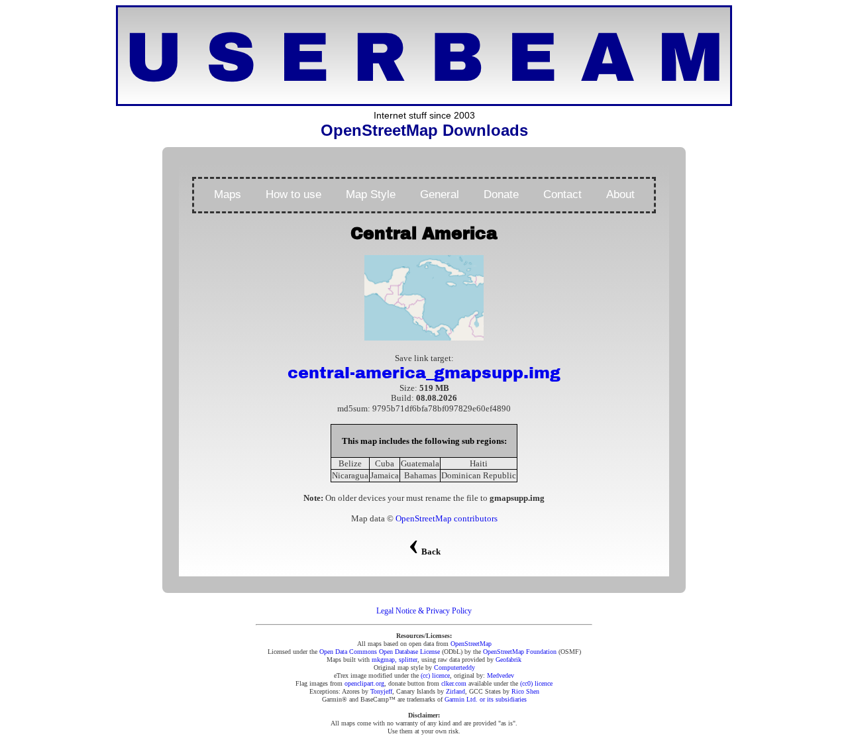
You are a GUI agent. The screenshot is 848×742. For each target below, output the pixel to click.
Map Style (371, 194)
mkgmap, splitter (394, 659)
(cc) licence (435, 675)
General (439, 194)
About (620, 194)
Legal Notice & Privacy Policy (424, 610)
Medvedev (500, 675)
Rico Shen (525, 691)
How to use (293, 194)
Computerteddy (454, 667)
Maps (227, 194)
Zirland (455, 691)
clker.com (453, 683)
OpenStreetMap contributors (447, 518)
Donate (501, 194)
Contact (562, 194)
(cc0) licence (536, 683)
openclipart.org (364, 683)
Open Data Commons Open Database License (379, 651)
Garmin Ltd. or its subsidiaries (486, 699)
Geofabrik (508, 659)
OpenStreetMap (471, 643)
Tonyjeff (381, 691)
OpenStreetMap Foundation (519, 651)
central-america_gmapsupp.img (424, 373)
